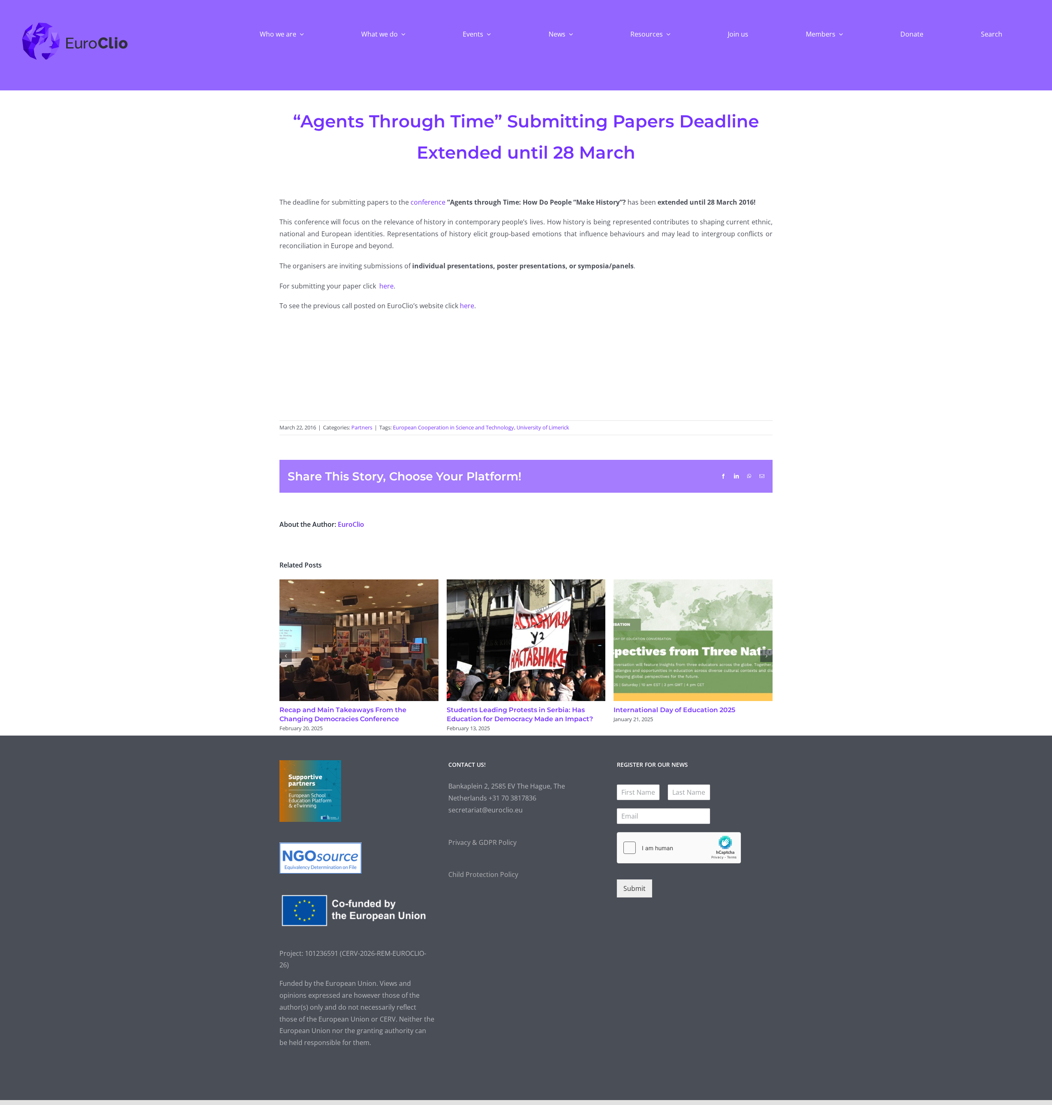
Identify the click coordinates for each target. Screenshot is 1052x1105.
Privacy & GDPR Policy (482, 842)
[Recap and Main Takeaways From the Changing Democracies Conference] (358, 583)
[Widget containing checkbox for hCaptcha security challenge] (679, 847)
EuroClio (351, 524)
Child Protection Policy (483, 874)
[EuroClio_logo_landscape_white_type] (75, 24)
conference (429, 202)
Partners (361, 427)
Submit (634, 888)
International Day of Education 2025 (674, 710)
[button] (285, 656)
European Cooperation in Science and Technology (453, 427)
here (386, 286)
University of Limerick (543, 427)
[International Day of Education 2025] (693, 583)
